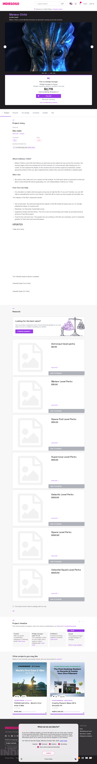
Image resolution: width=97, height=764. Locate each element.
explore (59, 659)
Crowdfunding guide (69, 626)
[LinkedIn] (17, 736)
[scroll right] (92, 46)
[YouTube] (12, 736)
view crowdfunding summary (48, 102)
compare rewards (23, 331)
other (39, 140)
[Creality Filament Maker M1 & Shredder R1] (67, 679)
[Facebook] (6, 736)
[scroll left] (5, 46)
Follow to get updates (75, 645)
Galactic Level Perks (62, 494)
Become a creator (85, 733)
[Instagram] (15, 736)
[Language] (70, 4)
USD (62, 3)
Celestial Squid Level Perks (66, 569)
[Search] (37, 3)
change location (57, 9)
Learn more (21, 641)
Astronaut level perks (63, 343)
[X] (9, 736)
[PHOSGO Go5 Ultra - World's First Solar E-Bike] (30, 679)
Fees (81, 729)
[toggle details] (46, 714)
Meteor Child (18, 14)
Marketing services (86, 731)
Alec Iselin (14, 17)
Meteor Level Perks (61, 381)
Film (15, 140)
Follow (48, 96)
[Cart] (75, 3)
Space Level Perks (61, 532)
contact (22, 133)
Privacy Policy (9, 758)
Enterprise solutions (86, 736)
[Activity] (80, 3)
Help (58, 626)
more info (15, 133)
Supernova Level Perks (63, 456)
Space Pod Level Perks (63, 419)
